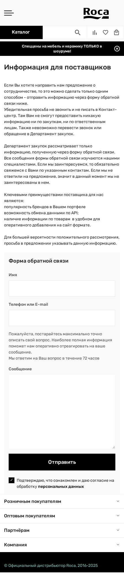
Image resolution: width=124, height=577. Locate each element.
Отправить (62, 462)
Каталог (20, 32)
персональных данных (61, 486)
